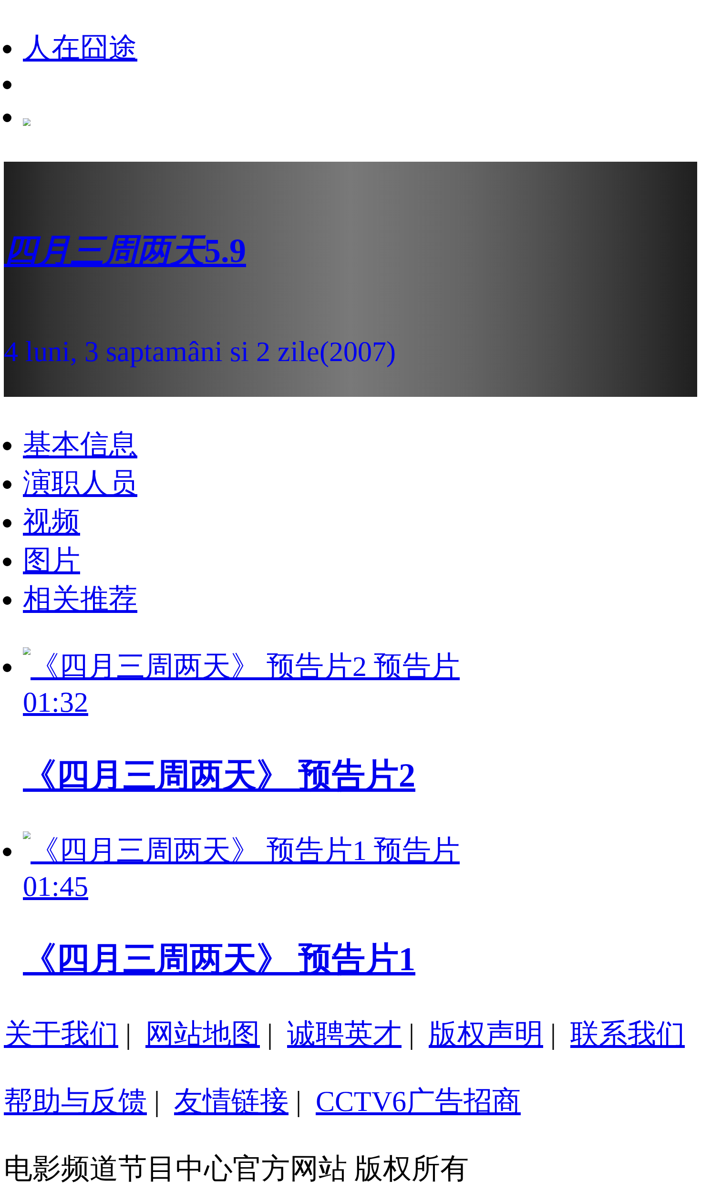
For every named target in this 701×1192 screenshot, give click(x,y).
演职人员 (80, 483)
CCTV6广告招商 (418, 1101)
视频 (51, 522)
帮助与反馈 (75, 1101)
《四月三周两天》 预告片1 (219, 958)
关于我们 (61, 1034)
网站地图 (202, 1034)
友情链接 (231, 1101)
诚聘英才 (344, 1034)
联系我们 (627, 1034)
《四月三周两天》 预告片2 (219, 775)
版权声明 (486, 1034)
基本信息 (80, 444)
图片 (51, 560)
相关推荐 (80, 599)
